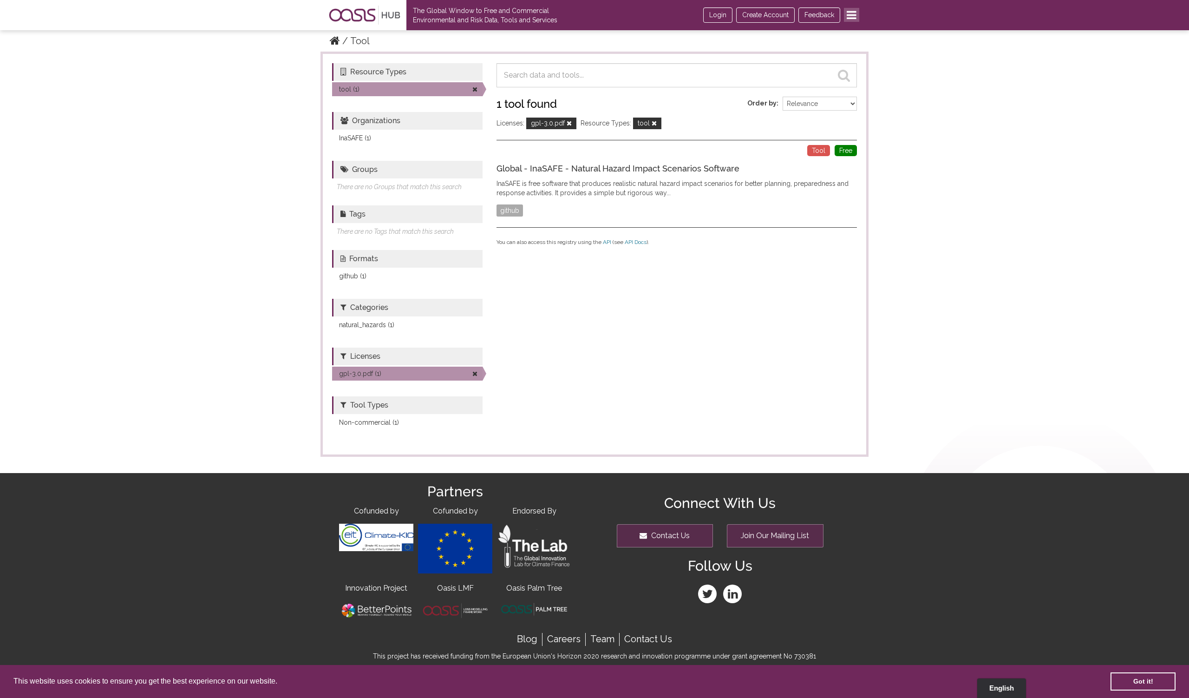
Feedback (819, 15)
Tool (360, 40)
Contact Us (669, 535)
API (607, 242)
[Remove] (569, 124)
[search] (844, 75)
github (509, 210)
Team (602, 639)
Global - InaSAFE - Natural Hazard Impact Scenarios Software (618, 168)
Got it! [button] (1143, 681)
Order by (762, 103)
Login (717, 15)
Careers (564, 639)
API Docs (636, 242)
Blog (527, 639)
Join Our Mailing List (775, 535)
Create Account (765, 15)
